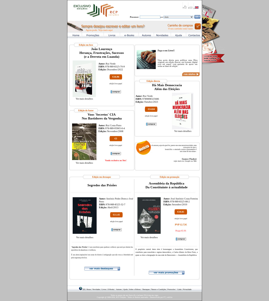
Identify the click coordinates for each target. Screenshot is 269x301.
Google (187, 161)
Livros (104, 289)
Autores (119, 289)
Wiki (195, 161)
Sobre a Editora (134, 289)
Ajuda (125, 289)
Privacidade (187, 289)
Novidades (96, 289)
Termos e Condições (158, 289)
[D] (84, 289)
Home (89, 289)
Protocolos (171, 289)
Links (179, 289)
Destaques (146, 289)
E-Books (111, 289)
